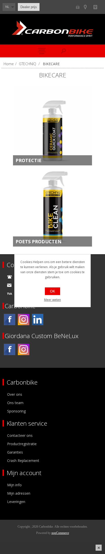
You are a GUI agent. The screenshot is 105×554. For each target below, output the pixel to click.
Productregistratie (22, 443)
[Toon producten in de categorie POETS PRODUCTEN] (52, 207)
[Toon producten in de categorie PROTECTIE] (52, 126)
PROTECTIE (29, 160)
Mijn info (14, 484)
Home (9, 63)
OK (52, 291)
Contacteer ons (20, 435)
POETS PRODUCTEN (38, 241)
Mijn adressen (18, 493)
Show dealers (87, 7)
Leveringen (16, 501)
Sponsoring (16, 411)
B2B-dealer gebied (77, 7)
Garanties (15, 452)
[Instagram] (23, 319)
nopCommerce (60, 533)
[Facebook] (9, 319)
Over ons (14, 394)
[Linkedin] (37, 319)
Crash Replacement (23, 460)
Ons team (15, 402)
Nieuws (97, 7)
